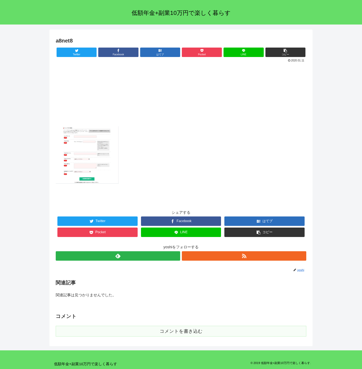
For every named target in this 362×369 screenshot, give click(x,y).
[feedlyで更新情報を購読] (118, 256)
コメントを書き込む (181, 331)
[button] (285, 52)
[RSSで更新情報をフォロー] (244, 256)
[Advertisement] (181, 95)
